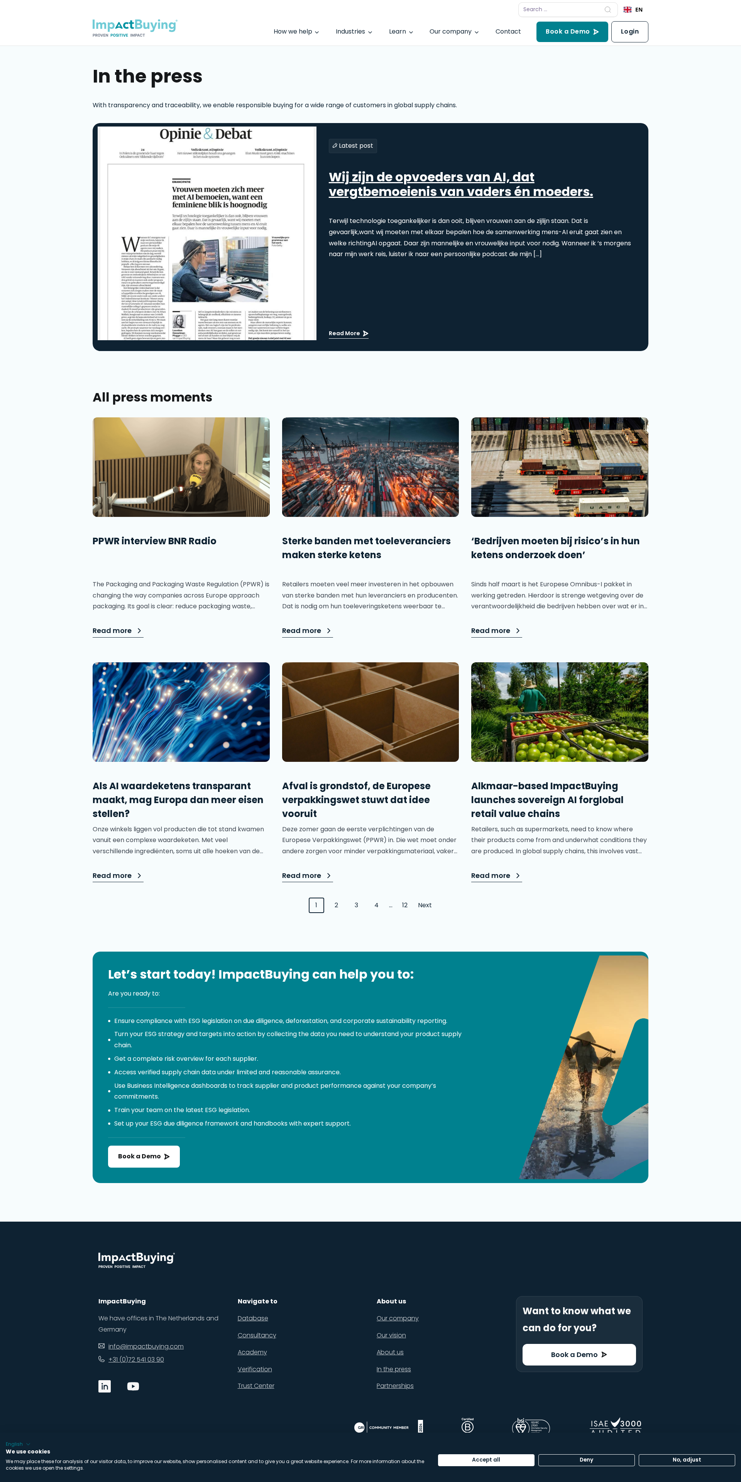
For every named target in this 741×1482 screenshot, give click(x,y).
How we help (293, 31)
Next (425, 905)
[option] (633, 9)
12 (405, 905)
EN (639, 9)
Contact (508, 31)
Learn (397, 31)
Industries (350, 31)
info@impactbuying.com (146, 1346)
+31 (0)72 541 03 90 (136, 1359)
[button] (18, 1444)
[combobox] (633, 9)
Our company (451, 31)
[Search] (608, 9)
